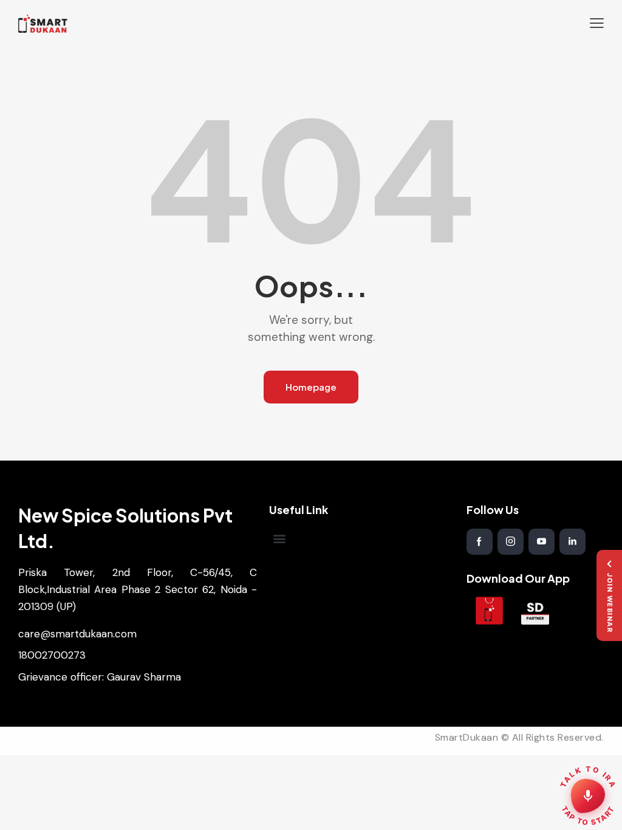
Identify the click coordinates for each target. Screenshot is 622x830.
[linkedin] (572, 542)
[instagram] (510, 542)
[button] (597, 23)
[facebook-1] (479, 542)
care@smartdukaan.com (77, 633)
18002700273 (52, 655)
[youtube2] (541, 542)
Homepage (311, 387)
